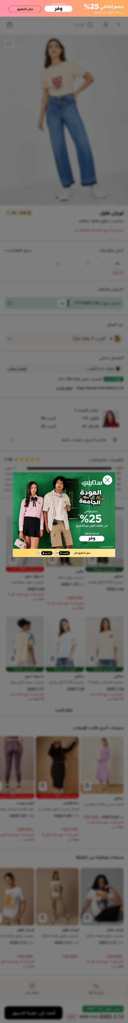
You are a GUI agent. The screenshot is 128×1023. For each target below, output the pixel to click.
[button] (107, 480)
